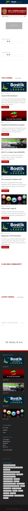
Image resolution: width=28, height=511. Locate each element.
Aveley (20, 490)
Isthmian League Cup (9, 483)
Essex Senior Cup (16, 488)
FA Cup (22, 485)
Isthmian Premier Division (11, 472)
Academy (5, 430)
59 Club (6, 469)
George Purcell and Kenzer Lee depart (13, 125)
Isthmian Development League (11, 485)
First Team (5, 427)
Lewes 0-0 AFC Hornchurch (9, 96)
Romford (6, 493)
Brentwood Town (19, 495)
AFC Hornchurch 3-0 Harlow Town (11, 179)
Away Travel (7, 488)
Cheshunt (13, 493)
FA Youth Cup (21, 483)
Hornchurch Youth (9, 476)
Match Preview (7, 490)
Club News (14, 25)
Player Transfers (9, 474)
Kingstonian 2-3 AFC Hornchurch (11, 236)
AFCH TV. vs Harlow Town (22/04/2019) (13, 152)
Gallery (17, 479)
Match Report (9, 465)
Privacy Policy (6, 458)
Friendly (19, 474)
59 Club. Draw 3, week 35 (8, 208)
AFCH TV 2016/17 (8, 479)
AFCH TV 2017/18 (8, 481)
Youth (4, 432)
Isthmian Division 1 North (13, 467)
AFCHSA (15, 490)
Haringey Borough (8, 495)
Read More (5, 107)
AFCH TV (17, 481)
